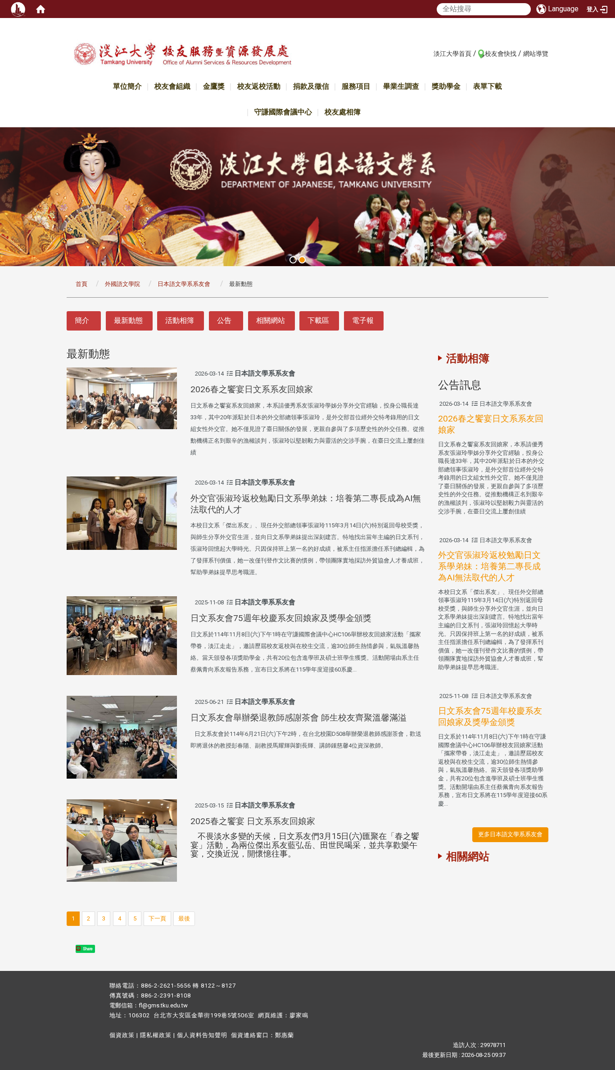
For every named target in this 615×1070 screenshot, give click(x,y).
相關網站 (270, 320)
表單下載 (487, 86)
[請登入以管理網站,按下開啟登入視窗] (18, 9)
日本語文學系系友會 (185, 284)
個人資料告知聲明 (202, 1035)
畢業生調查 (401, 86)
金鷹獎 (214, 86)
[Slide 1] (293, 259)
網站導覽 (535, 53)
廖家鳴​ (298, 1015)
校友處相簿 (343, 112)
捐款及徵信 (311, 86)
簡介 (82, 320)
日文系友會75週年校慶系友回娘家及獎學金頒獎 (280, 618)
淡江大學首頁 (452, 53)
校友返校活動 (258, 86)
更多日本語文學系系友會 (510, 834)
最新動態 (128, 320)
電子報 (363, 320)
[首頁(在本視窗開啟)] (40, 9)
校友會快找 (500, 53)
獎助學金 (446, 86)
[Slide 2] (302, 259)
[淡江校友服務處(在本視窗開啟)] (182, 55)
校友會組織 (172, 86)
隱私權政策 (156, 1035)
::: (429, 53)
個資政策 (122, 1035)
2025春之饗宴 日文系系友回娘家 (252, 821)
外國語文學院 (122, 284)
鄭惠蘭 (284, 1035)
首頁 (81, 284)
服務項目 (356, 86)
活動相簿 (179, 320)
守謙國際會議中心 (283, 112)
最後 (184, 918)
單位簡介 (127, 86)
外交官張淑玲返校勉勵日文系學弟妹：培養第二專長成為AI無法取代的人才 (489, 566)
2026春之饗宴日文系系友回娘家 (251, 389)
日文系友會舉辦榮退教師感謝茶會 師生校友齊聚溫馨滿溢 (298, 717)
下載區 (318, 320)
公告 (224, 320)
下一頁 (157, 918)
